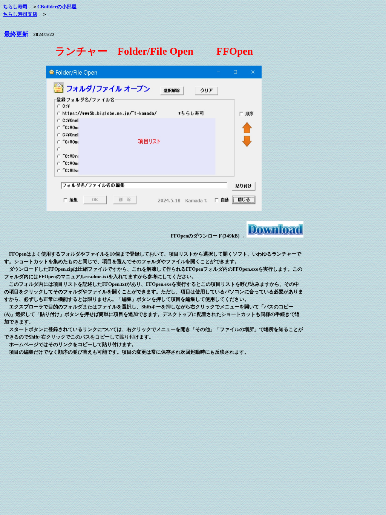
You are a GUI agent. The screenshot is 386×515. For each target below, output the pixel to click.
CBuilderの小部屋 (57, 6)
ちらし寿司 (15, 6)
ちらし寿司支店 (20, 14)
